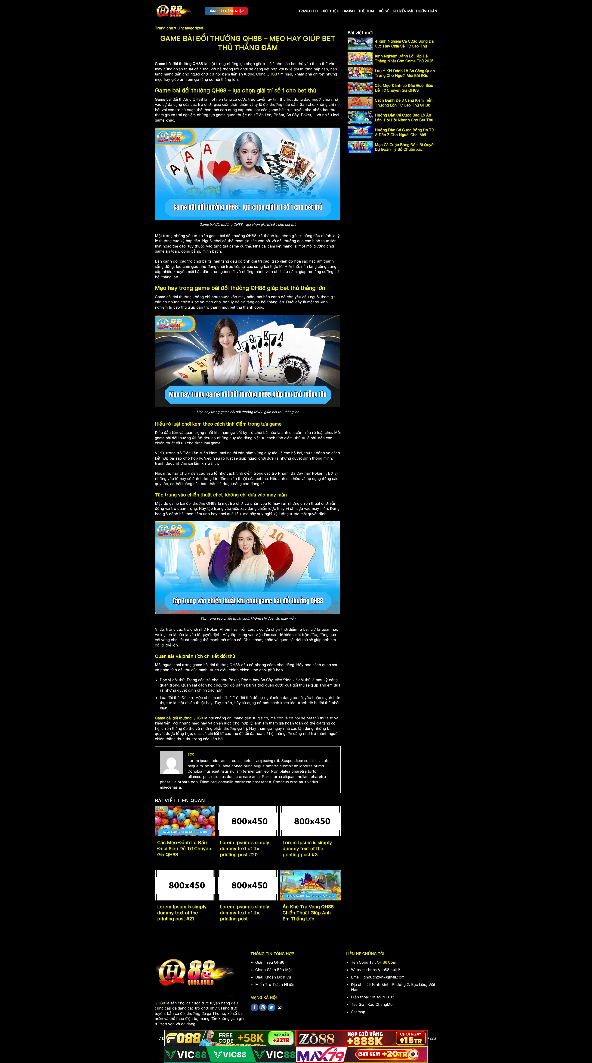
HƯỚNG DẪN (426, 11)
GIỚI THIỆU (330, 11)
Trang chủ (308, 11)
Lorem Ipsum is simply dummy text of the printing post (244, 913)
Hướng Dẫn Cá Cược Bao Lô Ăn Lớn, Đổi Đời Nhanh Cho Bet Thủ (404, 117)
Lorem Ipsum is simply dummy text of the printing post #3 (307, 848)
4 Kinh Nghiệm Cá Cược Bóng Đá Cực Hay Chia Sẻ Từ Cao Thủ (404, 43)
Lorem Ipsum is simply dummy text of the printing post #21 (182, 913)
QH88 (272, 74)
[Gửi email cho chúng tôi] (280, 1007)
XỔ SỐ (384, 11)
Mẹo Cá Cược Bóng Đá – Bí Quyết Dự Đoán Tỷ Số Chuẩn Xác (405, 147)
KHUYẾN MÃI (403, 11)
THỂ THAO (367, 11)
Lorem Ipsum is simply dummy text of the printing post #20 (244, 848)
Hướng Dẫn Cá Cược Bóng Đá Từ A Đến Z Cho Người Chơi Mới (404, 132)
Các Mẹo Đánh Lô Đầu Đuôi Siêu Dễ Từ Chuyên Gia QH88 (184, 848)
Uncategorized (190, 28)
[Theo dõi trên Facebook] (254, 1007)
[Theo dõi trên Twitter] (271, 1007)
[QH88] (176, 11)
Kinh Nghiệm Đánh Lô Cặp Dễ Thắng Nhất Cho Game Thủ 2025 (404, 58)
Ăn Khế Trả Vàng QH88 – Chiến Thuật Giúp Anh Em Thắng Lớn (310, 913)
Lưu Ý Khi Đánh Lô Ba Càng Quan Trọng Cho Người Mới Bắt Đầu (405, 73)
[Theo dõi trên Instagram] (263, 1007)
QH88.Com (386, 962)
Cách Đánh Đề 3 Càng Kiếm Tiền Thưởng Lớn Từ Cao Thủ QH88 (403, 102)
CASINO (348, 11)
